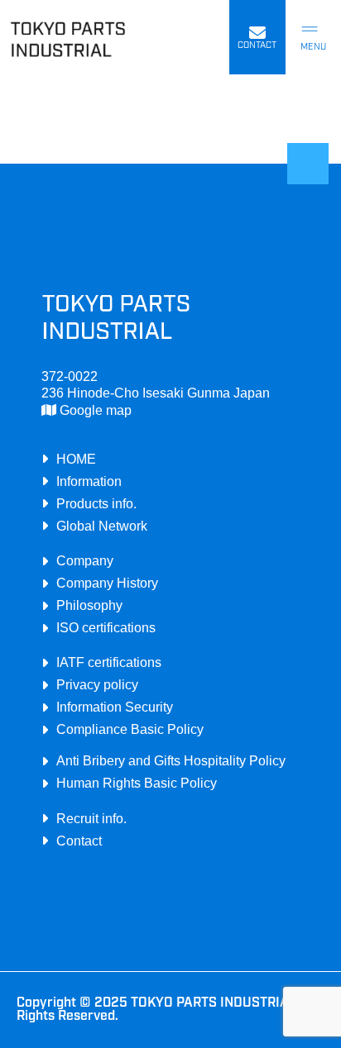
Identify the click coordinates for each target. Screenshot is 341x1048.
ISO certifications (106, 627)
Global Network (101, 525)
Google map (94, 410)
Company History (107, 582)
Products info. (96, 503)
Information (89, 481)
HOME (76, 458)
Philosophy (89, 605)
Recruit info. (91, 818)
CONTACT (257, 45)
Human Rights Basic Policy (136, 782)
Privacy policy (97, 684)
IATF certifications (108, 662)
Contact (79, 840)
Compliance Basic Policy (130, 729)
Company (84, 560)
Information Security (114, 706)
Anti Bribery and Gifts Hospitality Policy (171, 760)
